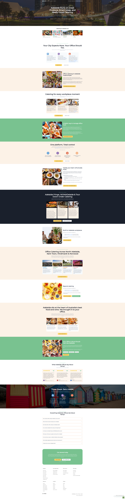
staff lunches (48, 108)
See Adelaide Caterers (59, 115)
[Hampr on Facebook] (45, 493)
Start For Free (66, 354)
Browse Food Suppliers (67, 240)
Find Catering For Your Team (68, 136)
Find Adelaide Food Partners (62, 276)
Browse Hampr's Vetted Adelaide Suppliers (70, 185)
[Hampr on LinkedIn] (44, 493)
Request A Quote (67, 115)
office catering (64, 108)
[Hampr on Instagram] (42, 493)
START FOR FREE (57, 459)
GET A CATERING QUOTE (66, 459)
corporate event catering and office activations (73, 61)
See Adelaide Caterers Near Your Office (69, 86)
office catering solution (59, 147)
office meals (70, 234)
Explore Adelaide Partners (62, 333)
